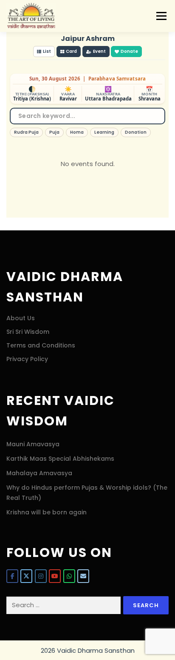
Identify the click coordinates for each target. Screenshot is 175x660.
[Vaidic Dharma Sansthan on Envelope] (83, 576)
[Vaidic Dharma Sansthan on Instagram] (41, 576)
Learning (104, 132)
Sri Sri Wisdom (27, 331)
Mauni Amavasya (32, 444)
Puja (54, 132)
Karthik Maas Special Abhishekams (60, 458)
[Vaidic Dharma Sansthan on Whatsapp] (69, 576)
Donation (136, 132)
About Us (20, 318)
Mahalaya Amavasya (39, 473)
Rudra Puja (26, 132)
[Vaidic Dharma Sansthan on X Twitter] (26, 576)
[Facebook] (12, 576)
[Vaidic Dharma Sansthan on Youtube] (55, 576)
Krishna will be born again (46, 512)
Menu (161, 15)
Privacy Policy (27, 359)
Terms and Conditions (40, 345)
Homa (77, 132)
